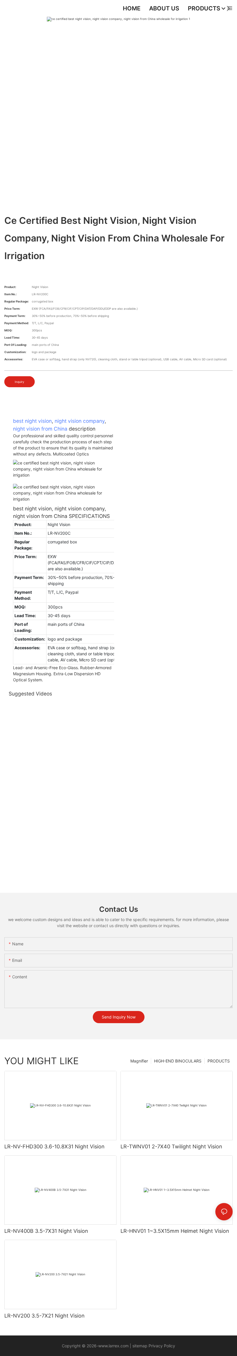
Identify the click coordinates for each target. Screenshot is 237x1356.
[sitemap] (131, 1345)
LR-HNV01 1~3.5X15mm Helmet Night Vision (175, 1231)
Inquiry (19, 381)
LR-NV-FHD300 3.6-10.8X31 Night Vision (54, 1146)
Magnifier (139, 1060)
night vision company (80, 421)
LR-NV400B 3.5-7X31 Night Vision (46, 1231)
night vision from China (40, 429)
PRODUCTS (219, 1060)
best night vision (32, 421)
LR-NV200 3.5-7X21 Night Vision (44, 1316)
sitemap (139, 1345)
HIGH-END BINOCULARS (177, 1060)
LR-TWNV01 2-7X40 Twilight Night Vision (171, 1146)
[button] (228, 8)
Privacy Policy (161, 1345)
